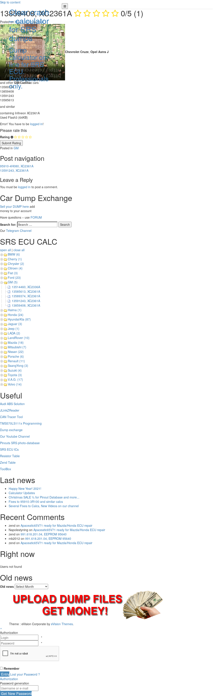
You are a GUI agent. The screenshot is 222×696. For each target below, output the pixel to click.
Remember (11, 668)
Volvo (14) (15, 384)
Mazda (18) (16, 342)
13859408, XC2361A (26, 305)
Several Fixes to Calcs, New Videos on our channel (44, 506)
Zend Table (8, 462)
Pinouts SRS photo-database (20, 443)
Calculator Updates (22, 493)
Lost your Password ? (25, 674)
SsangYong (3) (18, 365)
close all (18, 250)
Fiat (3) (13, 273)
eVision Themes (62, 624)
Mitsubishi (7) (17, 347)
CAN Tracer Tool (11, 417)
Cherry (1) (15, 259)
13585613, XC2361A (26, 291)
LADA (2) (14, 333)
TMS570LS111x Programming (21, 423)
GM (16, 148)
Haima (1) (14, 310)
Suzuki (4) (15, 370)
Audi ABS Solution (12, 404)
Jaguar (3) (15, 324)
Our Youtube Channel (15, 436)
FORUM (36, 217)
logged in (36, 124)
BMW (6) (14, 254)
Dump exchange (11, 430)
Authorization (9, 679)
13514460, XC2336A (26, 287)
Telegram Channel (18, 230)
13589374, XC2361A (26, 296)
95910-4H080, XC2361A (16, 166)
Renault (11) (16, 361)
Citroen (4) (15, 268)
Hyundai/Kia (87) (19, 319)
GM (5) (13, 282)
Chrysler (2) (16, 263)
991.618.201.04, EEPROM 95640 (44, 534)
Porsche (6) (16, 356)
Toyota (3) (15, 375)
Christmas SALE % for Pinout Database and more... (44, 497)
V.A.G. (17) (15, 379)
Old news (7, 586)
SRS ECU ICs (9, 449)
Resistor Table (10, 456)
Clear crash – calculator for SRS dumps (29, 47)
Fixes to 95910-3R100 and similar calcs (36, 501)
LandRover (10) (18, 338)
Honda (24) (15, 314)
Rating (5, 137)
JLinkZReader (9, 410)
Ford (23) (14, 277)
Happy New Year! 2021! (25, 488)
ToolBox (5, 469)
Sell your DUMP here (14, 206)
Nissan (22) (16, 351)
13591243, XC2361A (14, 170)
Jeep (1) (13, 328)
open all (5, 250)
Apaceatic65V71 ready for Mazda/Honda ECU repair (56, 525)
